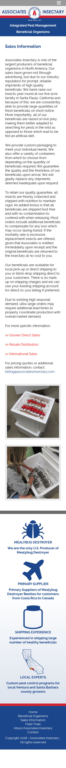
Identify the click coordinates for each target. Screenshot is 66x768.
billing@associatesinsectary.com (29, 371)
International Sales (23, 354)
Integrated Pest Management (33, 25)
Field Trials (33, 724)
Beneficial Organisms (33, 32)
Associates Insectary (44, 738)
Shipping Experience (33, 632)
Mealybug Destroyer (33, 542)
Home (33, 712)
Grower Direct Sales (24, 335)
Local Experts (33, 677)
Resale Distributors (23, 344)
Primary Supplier (33, 584)
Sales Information (33, 720)
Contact (33, 732)
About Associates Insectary (33, 728)
